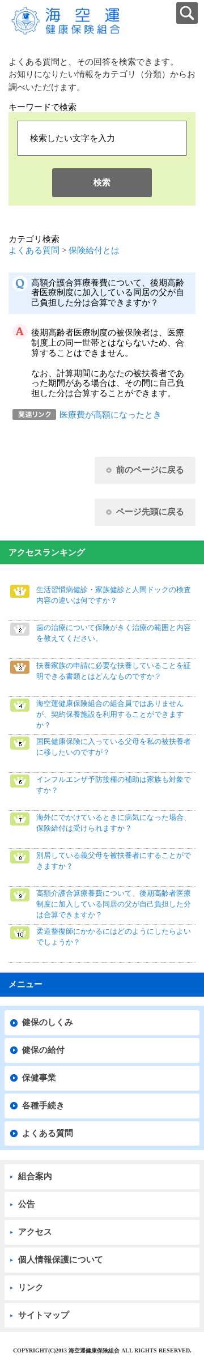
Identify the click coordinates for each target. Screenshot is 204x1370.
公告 (26, 1204)
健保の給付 (43, 1049)
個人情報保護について (60, 1259)
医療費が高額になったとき (111, 414)
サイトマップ (43, 1315)
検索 (102, 182)
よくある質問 (34, 250)
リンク (31, 1287)
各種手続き (43, 1105)
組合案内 (35, 1176)
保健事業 (39, 1077)
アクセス (35, 1231)
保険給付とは (94, 250)
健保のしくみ (47, 1022)
